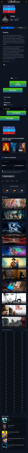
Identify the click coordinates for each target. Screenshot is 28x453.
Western (17, 20)
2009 (22, 343)
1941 (14, 396)
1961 (22, 380)
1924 (6, 409)
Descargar (12, 90)
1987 (6, 362)
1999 (6, 352)
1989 (14, 359)
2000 (22, 350)
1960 (6, 382)
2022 (14, 334)
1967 (22, 375)
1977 (14, 368)
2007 (14, 346)
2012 (22, 341)
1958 (22, 382)
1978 (6, 368)
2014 (6, 341)
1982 (22, 364)
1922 (22, 409)
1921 (6, 412)
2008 (6, 346)
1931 (22, 402)
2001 (14, 350)
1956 (14, 384)
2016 (14, 339)
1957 (6, 384)
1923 (14, 409)
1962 (14, 380)
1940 (22, 396)
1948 (6, 391)
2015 (22, 339)
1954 (6, 387)
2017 (6, 339)
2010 (14, 343)
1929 (14, 405)
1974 (14, 371)
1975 (6, 371)
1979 (22, 366)
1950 (14, 389)
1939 (6, 398)
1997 (22, 352)
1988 (22, 359)
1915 (22, 412)
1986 (14, 362)
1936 (6, 400)
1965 (14, 377)
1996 (6, 355)
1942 (6, 396)
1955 (22, 384)
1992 (14, 357)
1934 (22, 400)
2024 (22, 332)
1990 (6, 359)
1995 (14, 355)
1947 (14, 391)
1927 (6, 407)
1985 (22, 362)
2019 (14, 337)
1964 (22, 377)
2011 (6, 343)
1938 (14, 398)
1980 (14, 366)
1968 (14, 375)
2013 (14, 341)
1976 (22, 368)
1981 (6, 366)
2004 (14, 348)
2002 (6, 350)
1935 (14, 400)
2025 (14, 332)
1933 (6, 402)
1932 (14, 402)
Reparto (20, 27)
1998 (14, 352)
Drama (11, 20)
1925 (22, 407)
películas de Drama (13, 61)
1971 (14, 373)
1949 (22, 389)
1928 (22, 405)
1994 (22, 355)
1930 (6, 405)
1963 (6, 380)
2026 (6, 332)
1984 (6, 364)
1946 (22, 391)
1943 (22, 393)
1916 (14, 412)
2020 (6, 337)
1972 (6, 373)
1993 (6, 357)
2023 (6, 334)
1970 (22, 373)
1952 (22, 387)
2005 (6, 348)
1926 (14, 407)
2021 (22, 334)
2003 (22, 348)
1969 (6, 375)
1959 (14, 382)
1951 (6, 389)
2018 (22, 337)
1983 (14, 364)
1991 (22, 357)
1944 (14, 393)
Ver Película (18, 84)
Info (7, 27)
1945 (6, 393)
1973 (22, 371)
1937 (22, 398)
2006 (22, 346)
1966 (6, 377)
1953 (14, 387)
